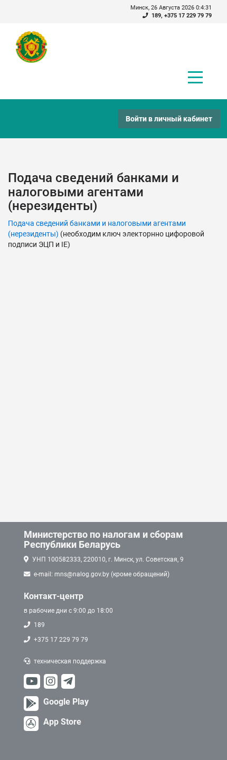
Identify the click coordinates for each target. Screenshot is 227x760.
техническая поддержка (70, 661)
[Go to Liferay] (36, 47)
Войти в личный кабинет (169, 119)
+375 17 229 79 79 (188, 15)
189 (156, 15)
